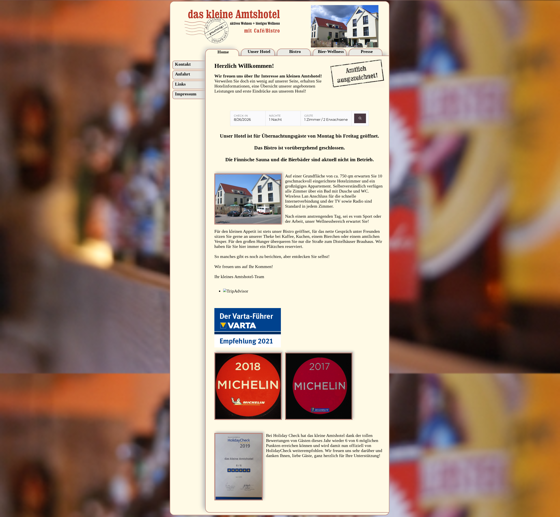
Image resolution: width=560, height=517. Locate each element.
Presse (367, 51)
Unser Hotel (259, 51)
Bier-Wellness (331, 51)
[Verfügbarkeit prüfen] (360, 118)
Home (223, 51)
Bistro (295, 51)
